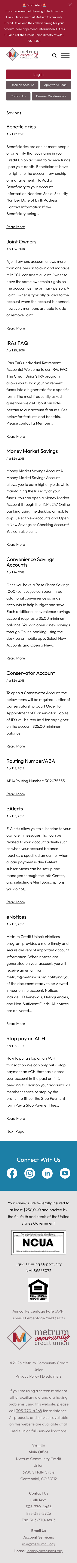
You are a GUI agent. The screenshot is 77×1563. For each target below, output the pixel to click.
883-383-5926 (38, 1513)
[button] (70, 4)
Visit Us (38, 1445)
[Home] (22, 59)
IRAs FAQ (17, 343)
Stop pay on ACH (25, 1038)
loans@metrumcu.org (45, 1550)
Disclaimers (52, 1376)
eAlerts (14, 808)
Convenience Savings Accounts (30, 562)
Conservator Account (30, 673)
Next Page (15, 1131)
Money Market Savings (32, 451)
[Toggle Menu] (65, 55)
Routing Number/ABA (30, 761)
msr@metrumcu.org (38, 1544)
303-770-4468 (39, 1506)
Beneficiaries (21, 126)
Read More (15, 226)
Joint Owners (21, 241)
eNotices (16, 917)
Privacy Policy (27, 1376)
